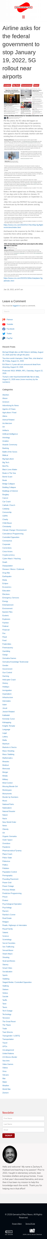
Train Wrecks (7, 1032)
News (36, 85)
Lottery (5, 737)
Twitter (9, 333)
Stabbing (5, 979)
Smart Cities (7, 968)
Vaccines (6, 1061)
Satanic (5, 932)
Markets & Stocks (9, 747)
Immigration (7, 690)
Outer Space (7, 840)
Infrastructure (7, 697)
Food (4, 640)
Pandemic (6, 847)
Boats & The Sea (9, 473)
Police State (7, 858)
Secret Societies (8, 943)
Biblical (5, 455)
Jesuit (4, 708)
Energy (5, 601)
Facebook (10, 329)
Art (3, 427)
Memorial (6, 769)
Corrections (7, 548)
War (4, 1078)
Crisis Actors (7, 551)
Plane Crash (7, 854)
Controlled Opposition (10, 537)
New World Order (9, 822)
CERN (5, 516)
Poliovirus (6, 861)
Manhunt (5, 744)
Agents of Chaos (9, 409)
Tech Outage (7, 1011)
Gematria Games (9, 658)
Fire (3, 633)
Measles (5, 761)
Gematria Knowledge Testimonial (15, 662)
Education (6, 591)
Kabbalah (6, 715)
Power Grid (6, 882)
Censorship (6, 512)
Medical (5, 765)
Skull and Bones (8, 961)
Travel (4, 1043)
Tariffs (4, 1000)
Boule (4, 480)
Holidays (5, 687)
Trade (4, 1029)
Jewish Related (8, 712)
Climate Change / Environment (14, 530)
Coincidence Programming (12, 534)
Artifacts (5, 430)
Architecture (7, 423)
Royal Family (7, 929)
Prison (4, 897)
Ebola (4, 580)
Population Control (9, 872)
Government (27, 85)
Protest (5, 900)
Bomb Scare (7, 477)
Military (5, 779)
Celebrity (5, 509)
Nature (5, 815)
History (5, 683)
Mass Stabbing (8, 754)
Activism (5, 402)
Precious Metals (8, 890)
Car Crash (6, 502)
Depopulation (7, 566)
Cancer (5, 498)
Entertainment (7, 605)
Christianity (6, 526)
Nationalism (7, 808)
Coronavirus (7, 541)
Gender (5, 665)
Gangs (5, 655)
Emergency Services (10, 598)
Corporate (6, 544)
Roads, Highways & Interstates (14, 925)
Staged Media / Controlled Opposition (17, 982)
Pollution (5, 868)
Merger (5, 772)
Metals (5, 776)
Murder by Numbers (10, 797)
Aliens (4, 416)
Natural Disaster (8, 811)
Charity (5, 519)
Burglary (5, 494)
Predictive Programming (11, 893)
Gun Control (7, 672)
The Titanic (6, 1025)
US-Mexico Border (9, 1057)
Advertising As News (10, 405)
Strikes (5, 993)
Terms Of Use (30, 1224)
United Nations (8, 1053)
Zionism (5, 1093)
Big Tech (16, 85)
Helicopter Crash (9, 680)
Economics (6, 587)
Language (6, 729)
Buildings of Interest (10, 491)
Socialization (7, 972)
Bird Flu (5, 466)
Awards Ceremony (9, 445)
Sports (5, 975)
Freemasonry (7, 648)
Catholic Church (8, 505)
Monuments (7, 794)
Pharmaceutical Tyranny (12, 851)
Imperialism (7, 694)
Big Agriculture (8, 459)
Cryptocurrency (8, 555)
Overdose (6, 843)
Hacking (5, 676)
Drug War (6, 573)
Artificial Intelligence (10, 434)
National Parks (8, 804)
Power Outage (8, 886)
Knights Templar (8, 726)
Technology (6, 1014)
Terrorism (6, 1018)
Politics (5, 865)
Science (5, 936)
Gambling (6, 651)
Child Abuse (7, 523)
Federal (5, 626)
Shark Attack (7, 954)
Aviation (7, 85)
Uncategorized (8, 1050)
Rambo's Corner (8, 915)
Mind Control (7, 783)
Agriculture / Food (9, 412)
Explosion (6, 619)
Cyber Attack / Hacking (11, 559)
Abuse (4, 398)
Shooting (5, 957)
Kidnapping (6, 722)
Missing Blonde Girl (10, 786)
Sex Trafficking (8, 947)
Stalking (5, 986)
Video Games (7, 1064)
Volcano (5, 1075)
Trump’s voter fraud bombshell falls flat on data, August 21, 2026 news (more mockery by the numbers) (20, 379)
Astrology (6, 437)
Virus (4, 1071)
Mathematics (7, 758)
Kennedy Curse (8, 719)
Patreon (9, 319)
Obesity (5, 829)
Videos (5, 1068)
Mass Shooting (8, 751)
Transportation (8, 1039)
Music (4, 801)
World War (6, 1089)
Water (4, 1082)
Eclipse (5, 583)
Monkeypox (7, 790)
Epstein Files (7, 612)
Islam (4, 705)
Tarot (4, 1004)
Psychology (7, 908)
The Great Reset (9, 1021)
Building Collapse (9, 487)
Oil (3, 833)
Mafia (4, 740)
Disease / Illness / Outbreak (13, 569)
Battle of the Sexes (9, 452)
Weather (5, 1085)
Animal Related (8, 420)
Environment (7, 608)
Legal (4, 733)
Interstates (6, 701)
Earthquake (6, 576)
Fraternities (6, 644)
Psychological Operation (12, 904)
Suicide (5, 996)
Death (4, 562)
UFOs (4, 1046)
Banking (5, 448)
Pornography (7, 875)
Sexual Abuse (7, 950)
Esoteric (5, 615)
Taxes (4, 1007)
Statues (5, 989)
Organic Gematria (9, 836)
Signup (8, 1136)
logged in (16, 306)
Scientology (7, 939)
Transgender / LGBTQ (11, 1036)
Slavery (5, 964)
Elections (6, 594)
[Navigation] (23, 17)
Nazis (4, 818)
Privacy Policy (17, 1224)
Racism (5, 911)
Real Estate (7, 918)
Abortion (5, 395)
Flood (4, 637)
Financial (5, 630)
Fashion (5, 623)
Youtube (9, 324)
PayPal (9, 338)
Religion (5, 922)
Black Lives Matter (9, 469)
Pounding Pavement (10, 879)
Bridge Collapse (8, 484)
